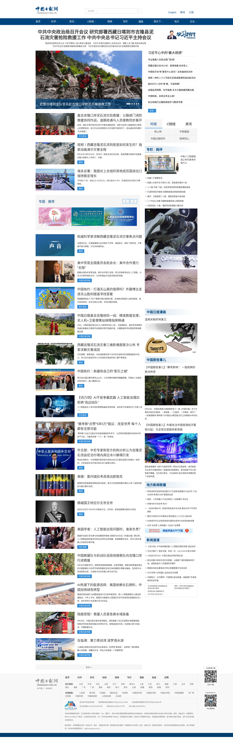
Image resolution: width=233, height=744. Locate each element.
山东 (183, 684)
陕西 (151, 687)
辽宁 (114, 684)
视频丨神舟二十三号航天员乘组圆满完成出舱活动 (172, 78)
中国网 (102, 693)
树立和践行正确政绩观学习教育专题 (165, 102)
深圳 (167, 687)
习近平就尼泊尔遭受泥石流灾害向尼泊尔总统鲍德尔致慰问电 (113, 46)
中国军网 (79, 696)
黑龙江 (132, 684)
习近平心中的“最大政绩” (165, 53)
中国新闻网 (92, 696)
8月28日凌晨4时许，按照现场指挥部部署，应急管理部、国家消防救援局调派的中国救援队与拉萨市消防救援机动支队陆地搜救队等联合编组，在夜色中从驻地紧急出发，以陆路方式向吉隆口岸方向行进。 (109, 568)
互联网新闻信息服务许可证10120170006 (113, 702)
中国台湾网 (165, 693)
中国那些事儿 (156, 360)
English (172, 12)
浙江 (158, 684)
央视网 (125, 693)
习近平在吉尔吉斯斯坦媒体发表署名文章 (69, 46)
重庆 (109, 687)
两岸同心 (184, 138)
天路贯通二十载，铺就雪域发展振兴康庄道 (165, 205)
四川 (117, 687)
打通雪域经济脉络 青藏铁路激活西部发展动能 (166, 192)
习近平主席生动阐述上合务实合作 (107, 43)
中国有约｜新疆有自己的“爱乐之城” (102, 371)
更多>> (89, 667)
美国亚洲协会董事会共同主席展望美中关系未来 (167, 568)
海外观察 (82, 547)
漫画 (140, 21)
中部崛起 (184, 131)
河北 (98, 684)
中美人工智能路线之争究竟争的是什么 (188, 159)
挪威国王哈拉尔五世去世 (95, 503)
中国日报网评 (158, 138)
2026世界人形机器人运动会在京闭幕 (162, 573)
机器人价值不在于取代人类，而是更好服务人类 (167, 183)
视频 (109, 21)
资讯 (71, 21)
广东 (84, 687)
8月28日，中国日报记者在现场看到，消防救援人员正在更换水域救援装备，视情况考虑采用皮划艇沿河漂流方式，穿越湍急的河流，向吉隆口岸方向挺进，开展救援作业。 (109, 624)
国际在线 (113, 693)
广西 (92, 687)
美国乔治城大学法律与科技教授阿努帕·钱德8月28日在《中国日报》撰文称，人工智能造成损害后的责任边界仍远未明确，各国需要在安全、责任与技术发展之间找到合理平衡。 (109, 539)
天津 (89, 684)
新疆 (159, 687)
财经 (104, 677)
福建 (166, 684)
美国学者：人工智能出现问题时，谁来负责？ (109, 529)
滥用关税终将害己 (155, 319)
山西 (106, 684)
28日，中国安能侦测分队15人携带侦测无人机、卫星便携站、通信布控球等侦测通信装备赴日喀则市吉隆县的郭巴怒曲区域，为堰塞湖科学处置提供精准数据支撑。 (109, 328)
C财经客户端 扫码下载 (210, 676)
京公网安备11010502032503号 (91, 706)
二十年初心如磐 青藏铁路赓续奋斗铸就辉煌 (165, 201)
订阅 (191, 12)
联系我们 (49, 688)
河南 (191, 684)
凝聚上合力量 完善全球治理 (134, 43)
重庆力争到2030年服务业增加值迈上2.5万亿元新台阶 (169, 516)
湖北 (67, 687)
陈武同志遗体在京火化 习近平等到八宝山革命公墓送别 (68, 43)
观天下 (157, 21)
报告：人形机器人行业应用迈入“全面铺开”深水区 (167, 499)
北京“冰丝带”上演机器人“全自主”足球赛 (163, 525)
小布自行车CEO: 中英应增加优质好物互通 (165, 556)
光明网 (68, 696)
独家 (154, 677)
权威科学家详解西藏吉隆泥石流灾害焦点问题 (109, 236)
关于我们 (40, 688)
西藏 (142, 687)
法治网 (118, 696)
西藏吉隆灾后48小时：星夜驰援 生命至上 (168, 66)
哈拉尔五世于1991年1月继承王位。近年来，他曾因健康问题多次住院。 (107, 509)
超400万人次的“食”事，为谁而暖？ (164, 84)
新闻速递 (153, 540)
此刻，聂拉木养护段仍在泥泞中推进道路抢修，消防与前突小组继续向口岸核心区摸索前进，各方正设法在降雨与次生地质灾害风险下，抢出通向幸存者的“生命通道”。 (109, 128)
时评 (53, 21)
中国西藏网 (179, 693)
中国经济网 (151, 693)
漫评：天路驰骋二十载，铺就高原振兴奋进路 (166, 196)
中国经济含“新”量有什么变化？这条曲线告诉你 (170, 72)
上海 (141, 684)
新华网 (92, 693)
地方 (176, 21)
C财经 (90, 21)
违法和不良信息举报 (87, 702)
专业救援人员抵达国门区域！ (162, 59)
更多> (152, 111)
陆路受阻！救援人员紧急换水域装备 (103, 614)
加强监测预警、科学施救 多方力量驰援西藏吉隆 (171, 90)
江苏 (150, 684)
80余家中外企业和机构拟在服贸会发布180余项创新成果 (170, 521)
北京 (81, 684)
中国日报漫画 (156, 312)
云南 (134, 687)
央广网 (191, 693)
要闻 (81, 162)
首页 (38, 21)
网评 (159, 149)
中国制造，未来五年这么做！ (162, 96)
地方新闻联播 (156, 485)
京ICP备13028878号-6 (137, 706)
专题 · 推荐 (47, 201)
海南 (100, 687)
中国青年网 (137, 693)
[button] (128, 103)
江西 (175, 684)
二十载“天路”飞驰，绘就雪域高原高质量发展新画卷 (168, 187)
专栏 (125, 21)
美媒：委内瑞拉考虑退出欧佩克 (100, 476)
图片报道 (82, 307)
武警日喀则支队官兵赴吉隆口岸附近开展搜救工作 (75, 104)
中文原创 (82, 136)
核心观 (158, 131)
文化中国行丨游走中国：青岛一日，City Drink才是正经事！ (172, 551)
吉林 (123, 684)
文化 (192, 21)
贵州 (125, 687)
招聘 (166, 677)
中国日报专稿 (84, 280)
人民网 (82, 693)
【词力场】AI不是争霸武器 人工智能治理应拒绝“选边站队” (171, 546)
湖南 (75, 687)
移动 (182, 12)
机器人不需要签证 (154, 178)
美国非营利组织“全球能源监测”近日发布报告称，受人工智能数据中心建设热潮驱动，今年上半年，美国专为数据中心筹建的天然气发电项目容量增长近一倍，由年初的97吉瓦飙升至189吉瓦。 (109, 597)
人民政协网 (106, 696)
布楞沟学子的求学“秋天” (157, 504)
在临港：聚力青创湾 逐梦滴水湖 (100, 640)
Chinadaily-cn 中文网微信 (210, 701)
